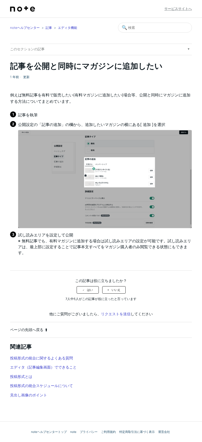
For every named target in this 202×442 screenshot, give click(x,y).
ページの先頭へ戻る (26, 329)
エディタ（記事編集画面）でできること (43, 367)
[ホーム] (22, 9)
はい (90, 290)
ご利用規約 (108, 432)
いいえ (116, 290)
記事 (49, 28)
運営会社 (164, 432)
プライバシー (89, 432)
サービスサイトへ (178, 8)
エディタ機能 (67, 28)
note (73, 432)
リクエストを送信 (116, 314)
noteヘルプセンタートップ (49, 432)
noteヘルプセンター (25, 28)
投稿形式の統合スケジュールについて (41, 385)
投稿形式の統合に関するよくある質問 (41, 358)
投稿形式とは (21, 376)
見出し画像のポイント (28, 395)
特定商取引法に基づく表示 (137, 432)
